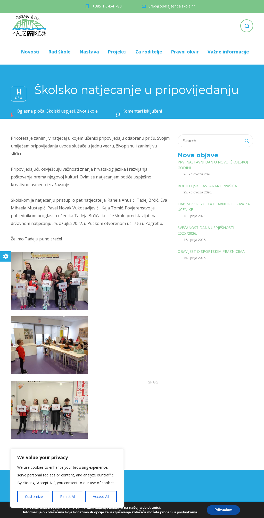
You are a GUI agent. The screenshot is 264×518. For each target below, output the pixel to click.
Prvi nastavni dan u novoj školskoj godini (213, 165)
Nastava (89, 52)
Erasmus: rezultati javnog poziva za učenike (214, 206)
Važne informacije (228, 52)
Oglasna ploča (30, 111)
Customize (34, 496)
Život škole (87, 111)
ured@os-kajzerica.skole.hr (171, 6)
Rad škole (59, 52)
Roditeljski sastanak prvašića (207, 185)
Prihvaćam (223, 509)
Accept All (101, 496)
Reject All (68, 496)
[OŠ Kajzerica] (30, 26)
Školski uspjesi (60, 111)
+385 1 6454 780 (107, 6)
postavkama (187, 512)
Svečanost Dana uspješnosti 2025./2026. (206, 230)
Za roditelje (148, 52)
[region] (67, 478)
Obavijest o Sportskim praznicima (211, 251)
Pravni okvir (185, 52)
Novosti (30, 52)
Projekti (117, 52)
